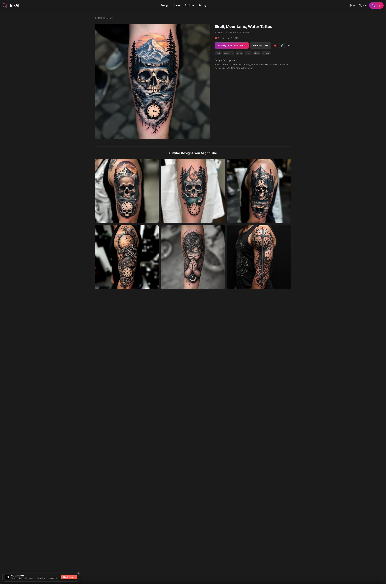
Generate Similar (261, 45)
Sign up (376, 5)
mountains (228, 53)
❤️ (275, 45)
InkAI (14, 5)
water (239, 53)
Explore (189, 5)
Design (165, 5)
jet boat (266, 53)
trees (248, 53)
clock (256, 53)
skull (218, 53)
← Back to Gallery (104, 18)
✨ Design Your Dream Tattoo (231, 45)
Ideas (177, 5)
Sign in (363, 5)
